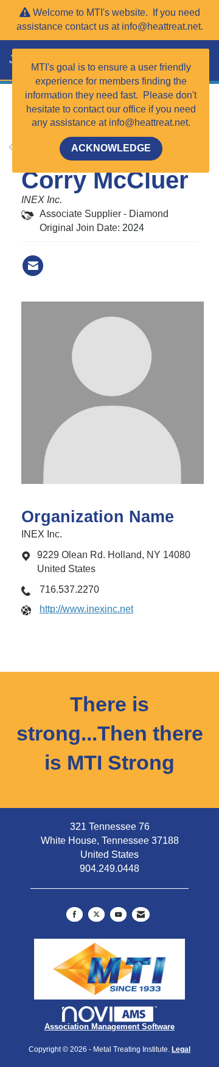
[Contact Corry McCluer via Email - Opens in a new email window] (32, 265)
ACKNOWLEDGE (111, 148)
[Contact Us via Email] (141, 914)
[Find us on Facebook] (74, 914)
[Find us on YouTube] (118, 914)
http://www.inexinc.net (86, 609)
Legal (181, 1049)
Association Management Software (109, 1026)
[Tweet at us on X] (96, 914)
